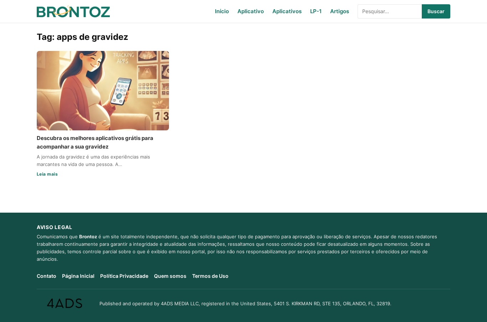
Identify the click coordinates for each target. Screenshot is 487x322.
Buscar (436, 11)
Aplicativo (250, 11)
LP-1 (316, 11)
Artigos (339, 11)
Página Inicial (78, 276)
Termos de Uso (210, 276)
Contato (46, 276)
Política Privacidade (124, 276)
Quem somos (170, 276)
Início (222, 11)
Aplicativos (287, 11)
